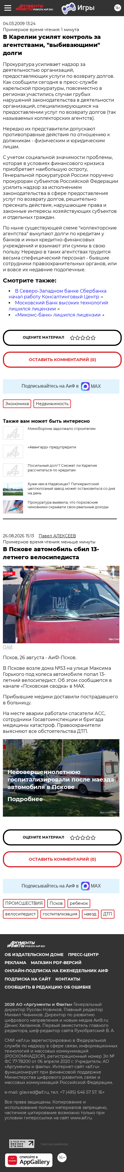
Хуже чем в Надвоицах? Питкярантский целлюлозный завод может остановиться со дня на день (71, 488)
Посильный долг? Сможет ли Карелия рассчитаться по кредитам (62, 467)
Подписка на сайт (28, 979)
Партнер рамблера (54, 1144)
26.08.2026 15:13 (18, 535)
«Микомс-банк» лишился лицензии (58, 315)
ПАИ (8, 647)
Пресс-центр (83, 954)
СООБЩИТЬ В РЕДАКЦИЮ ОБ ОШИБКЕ (48, 987)
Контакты (67, 979)
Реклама (15, 962)
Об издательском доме (34, 954)
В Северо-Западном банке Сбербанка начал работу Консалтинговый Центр (57, 294)
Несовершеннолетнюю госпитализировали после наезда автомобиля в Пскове (60, 779)
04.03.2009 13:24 (19, 23)
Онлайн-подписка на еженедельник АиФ (56, 970)
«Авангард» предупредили (52, 447)
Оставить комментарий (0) (62, 359)
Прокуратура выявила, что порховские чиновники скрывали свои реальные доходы (68, 504)
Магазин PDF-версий (56, 962)
